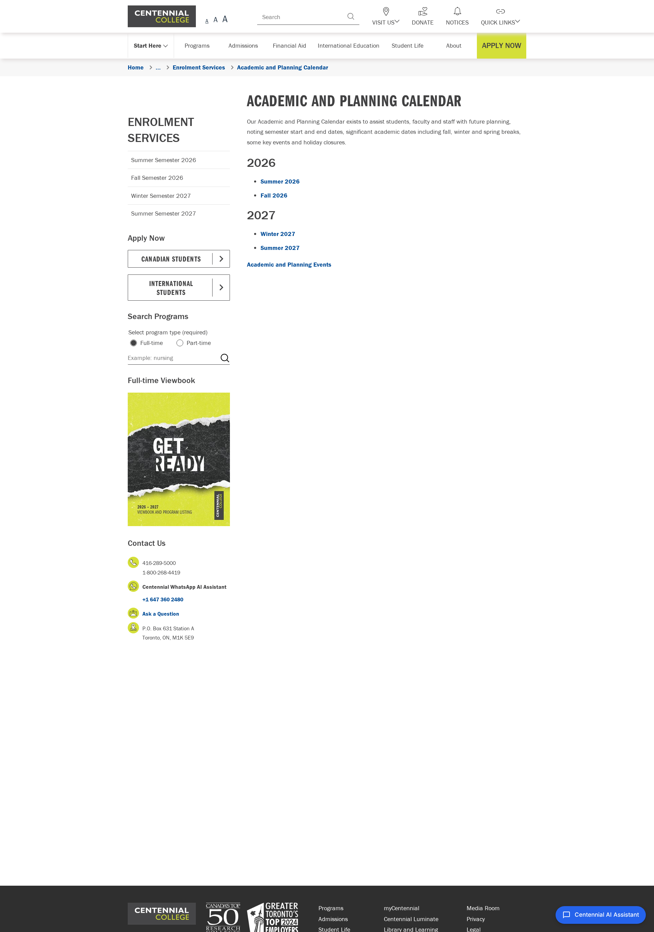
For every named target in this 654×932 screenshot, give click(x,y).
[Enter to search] (364, 16)
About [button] (455, 45)
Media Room (483, 908)
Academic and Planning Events (289, 264)
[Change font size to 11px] (224, 20)
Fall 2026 (274, 195)
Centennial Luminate (411, 919)
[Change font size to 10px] (215, 20)
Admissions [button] (245, 45)
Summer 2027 (280, 248)
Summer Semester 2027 (163, 213)
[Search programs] (224, 358)
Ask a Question (160, 613)
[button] (398, 16)
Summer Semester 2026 (163, 160)
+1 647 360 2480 (162, 599)
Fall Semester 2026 (157, 177)
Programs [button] (198, 45)
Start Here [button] (148, 45)
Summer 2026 (280, 181)
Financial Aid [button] (293, 45)
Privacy (476, 919)
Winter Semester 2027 (161, 196)
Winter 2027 (278, 234)
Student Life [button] (408, 45)
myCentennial (401, 908)
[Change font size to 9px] (207, 20)
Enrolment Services (161, 129)
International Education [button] (351, 45)
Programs (330, 908)
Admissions (333, 919)
